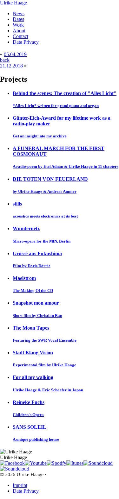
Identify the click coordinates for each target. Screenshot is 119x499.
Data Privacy (26, 42)
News (18, 13)
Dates (18, 19)
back (5, 60)
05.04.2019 (15, 54)
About (19, 30)
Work (18, 25)
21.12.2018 (11, 65)
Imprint (20, 485)
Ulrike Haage (13, 2)
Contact (20, 36)
